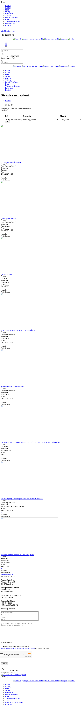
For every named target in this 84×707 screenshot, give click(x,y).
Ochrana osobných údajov (14, 702)
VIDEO (8, 15)
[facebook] (17, 39)
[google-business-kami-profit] (32, 39)
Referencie (9, 14)
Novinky (8, 8)
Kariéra (7, 19)
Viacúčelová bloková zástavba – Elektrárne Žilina (18, 330)
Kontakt (8, 25)
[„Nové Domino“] (29, 272)
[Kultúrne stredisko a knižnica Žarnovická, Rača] (29, 553)
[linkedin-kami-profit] (51, 39)
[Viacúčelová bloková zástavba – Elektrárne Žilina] (29, 328)
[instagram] (63, 39)
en (6, 45)
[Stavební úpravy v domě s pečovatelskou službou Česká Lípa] (29, 497)
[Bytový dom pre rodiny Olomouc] (29, 384)
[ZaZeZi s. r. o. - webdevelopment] (13, 675)
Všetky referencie (7, 574)
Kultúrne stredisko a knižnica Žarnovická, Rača (17, 555)
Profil (7, 10)
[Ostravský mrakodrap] (29, 216)
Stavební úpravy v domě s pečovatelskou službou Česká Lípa (22, 499)
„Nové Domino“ (6, 274)
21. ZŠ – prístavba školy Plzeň (11, 162)
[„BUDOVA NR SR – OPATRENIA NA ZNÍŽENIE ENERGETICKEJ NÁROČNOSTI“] (29, 441)
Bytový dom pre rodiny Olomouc (12, 386)
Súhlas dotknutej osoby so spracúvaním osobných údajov (18, 648)
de (6, 43)
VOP (7, 700)
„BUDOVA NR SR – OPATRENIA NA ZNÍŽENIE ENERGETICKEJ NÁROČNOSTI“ (32, 443)
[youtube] (71, 39)
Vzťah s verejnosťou (12, 21)
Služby (7, 12)
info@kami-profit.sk (8, 31)
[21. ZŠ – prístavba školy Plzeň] (29, 160)
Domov (7, 6)
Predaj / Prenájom (11, 17)
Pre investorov (10, 23)
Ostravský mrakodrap (8, 218)
